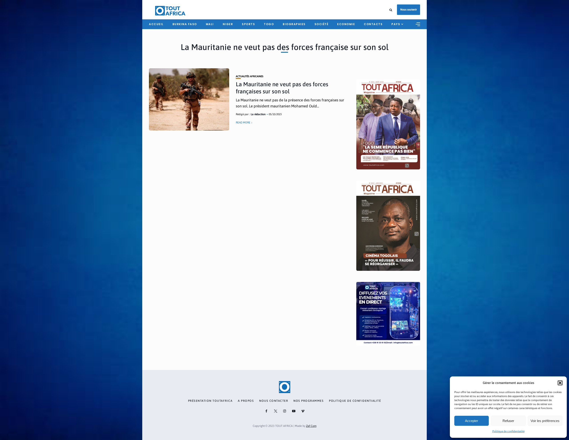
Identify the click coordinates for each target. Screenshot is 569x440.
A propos (246, 400)
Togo (269, 24)
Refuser (508, 421)
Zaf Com (311, 426)
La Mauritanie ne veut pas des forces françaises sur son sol (282, 87)
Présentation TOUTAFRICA (210, 400)
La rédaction (258, 114)
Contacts (373, 24)
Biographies (294, 24)
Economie (346, 24)
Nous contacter (273, 400)
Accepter (471, 421)
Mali (210, 24)
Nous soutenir (408, 9)
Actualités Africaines (249, 76)
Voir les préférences (545, 421)
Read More (243, 122)
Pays (395, 24)
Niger (228, 24)
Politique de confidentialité (508, 431)
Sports (248, 24)
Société (322, 24)
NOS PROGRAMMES (308, 400)
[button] (560, 383)
